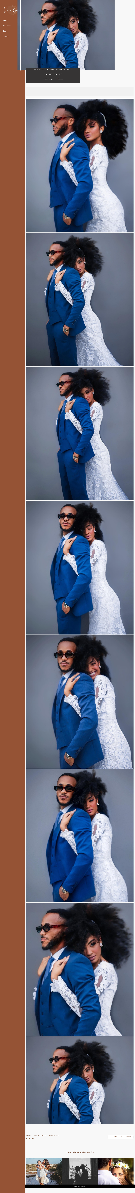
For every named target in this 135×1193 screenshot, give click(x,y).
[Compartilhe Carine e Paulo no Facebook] (26, 1138)
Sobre (5, 31)
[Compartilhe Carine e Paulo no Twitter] (29, 1138)
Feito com (79, 1186)
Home (5, 20)
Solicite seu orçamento (120, 1137)
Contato (6, 36)
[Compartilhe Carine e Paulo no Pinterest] (33, 1138)
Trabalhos (7, 26)
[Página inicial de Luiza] (12, 9)
